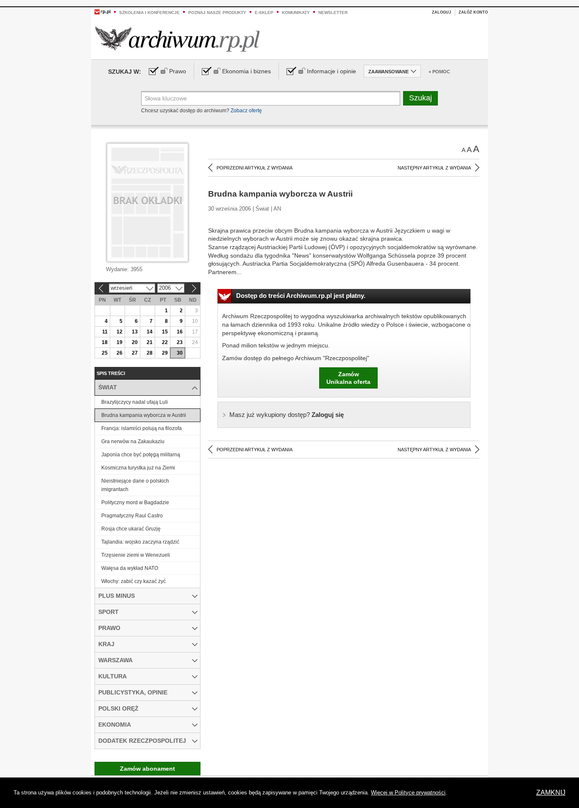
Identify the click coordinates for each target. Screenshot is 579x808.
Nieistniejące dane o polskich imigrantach (135, 485)
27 (135, 353)
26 (119, 353)
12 (119, 332)
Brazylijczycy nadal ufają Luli (134, 402)
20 (135, 342)
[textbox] (270, 98)
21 (150, 342)
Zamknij (550, 792)
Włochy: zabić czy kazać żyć (133, 581)
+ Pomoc (439, 71)
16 (180, 332)
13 (135, 332)
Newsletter (333, 12)
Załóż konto (473, 12)
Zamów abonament (147, 768)
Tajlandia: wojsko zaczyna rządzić (140, 542)
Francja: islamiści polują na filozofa (141, 428)
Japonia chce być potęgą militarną (140, 455)
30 (180, 353)
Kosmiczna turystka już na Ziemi (138, 468)
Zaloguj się (286, 414)
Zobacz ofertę (246, 111)
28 (150, 353)
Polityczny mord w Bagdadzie (135, 502)
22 (165, 342)
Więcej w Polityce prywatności (408, 792)
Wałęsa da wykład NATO (129, 568)
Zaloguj (441, 12)
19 (119, 342)
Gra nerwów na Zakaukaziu (132, 441)
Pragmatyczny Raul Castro (132, 516)
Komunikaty (296, 12)
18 (105, 342)
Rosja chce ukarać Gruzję (131, 529)
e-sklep (264, 12)
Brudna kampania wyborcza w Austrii (143, 415)
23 (180, 342)
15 (165, 332)
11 (105, 332)
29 (165, 353)
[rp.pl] (103, 11)
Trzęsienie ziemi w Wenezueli (135, 555)
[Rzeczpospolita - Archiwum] (177, 38)
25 (105, 353)
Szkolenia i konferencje (149, 12)
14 (150, 332)
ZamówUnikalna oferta (348, 378)
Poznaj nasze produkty (217, 12)
